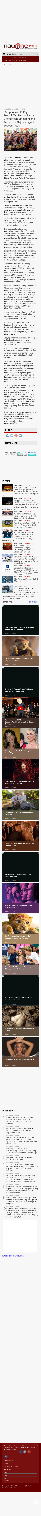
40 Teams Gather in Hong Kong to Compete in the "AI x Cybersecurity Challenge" (25, 516)
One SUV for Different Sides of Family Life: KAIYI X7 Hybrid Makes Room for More (26, 525)
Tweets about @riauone (13, 1255)
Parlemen (7, 1447)
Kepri (12, 1447)
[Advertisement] (20, 20)
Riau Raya (16, 1446)
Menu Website (10, 54)
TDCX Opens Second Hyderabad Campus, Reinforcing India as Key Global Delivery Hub (23, 548)
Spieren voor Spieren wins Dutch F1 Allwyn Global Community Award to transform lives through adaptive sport (18, 536)
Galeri (14, 60)
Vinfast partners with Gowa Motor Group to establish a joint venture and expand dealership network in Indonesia (22, 1167)
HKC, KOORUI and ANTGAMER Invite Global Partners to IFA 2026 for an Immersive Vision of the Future (26, 560)
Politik (22, 1446)
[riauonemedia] (21, 1452)
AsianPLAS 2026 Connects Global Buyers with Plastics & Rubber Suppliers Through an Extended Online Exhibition (22, 1120)
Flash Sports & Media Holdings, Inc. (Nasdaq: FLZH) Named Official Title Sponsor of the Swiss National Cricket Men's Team (21, 1140)
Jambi (27, 1447)
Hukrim (27, 1446)
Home (5, 65)
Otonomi (32, 1447)
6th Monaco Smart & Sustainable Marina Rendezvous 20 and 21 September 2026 (19, 1130)
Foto (17, 60)
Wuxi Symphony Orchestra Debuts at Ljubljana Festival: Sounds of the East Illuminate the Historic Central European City (20, 491)
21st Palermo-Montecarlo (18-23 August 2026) (26, 580)
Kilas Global (13, 65)
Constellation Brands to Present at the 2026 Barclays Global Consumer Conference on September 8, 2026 (26, 571)
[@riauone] (25, 1452)
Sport (22, 1447)
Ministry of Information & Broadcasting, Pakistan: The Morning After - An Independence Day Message (21, 1150)
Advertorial (7, 60)
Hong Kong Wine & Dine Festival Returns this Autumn (19, 1158)
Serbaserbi (14, 1449)
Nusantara (7, 1449)
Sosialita (17, 1447)
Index (24, 60)
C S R (20, 60)
